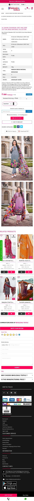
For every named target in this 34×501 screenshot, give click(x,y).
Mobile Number (5, 342)
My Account (5, 419)
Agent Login (5, 431)
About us (4, 456)
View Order (5, 425)
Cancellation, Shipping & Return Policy (11, 446)
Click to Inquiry (11, 131)
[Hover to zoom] (17, 158)
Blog (3, 459)
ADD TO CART (8, 495)
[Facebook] (18, 126)
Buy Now (25, 495)
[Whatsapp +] (15, 126)
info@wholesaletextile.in (15, 479)
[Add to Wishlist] (1, 235)
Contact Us (5, 458)
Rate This (4, 332)
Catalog (4, 272)
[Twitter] (21, 126)
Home (2, 13)
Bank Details (5, 464)
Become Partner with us (8, 429)
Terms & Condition (6, 444)
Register (4, 421)
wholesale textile (16, 79)
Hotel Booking (5, 440)
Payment (4, 448)
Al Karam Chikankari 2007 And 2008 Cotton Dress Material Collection (16, 18)
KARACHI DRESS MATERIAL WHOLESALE (14, 13)
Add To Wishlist (18, 122)
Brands (4, 462)
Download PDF (24, 131)
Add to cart (17, 118)
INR (23, 4)
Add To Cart (11, 272)
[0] (29, 9)
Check (28, 111)
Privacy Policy (5, 442)
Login (3, 423)
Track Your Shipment (7, 427)
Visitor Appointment (7, 438)
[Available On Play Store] (9, 4)
